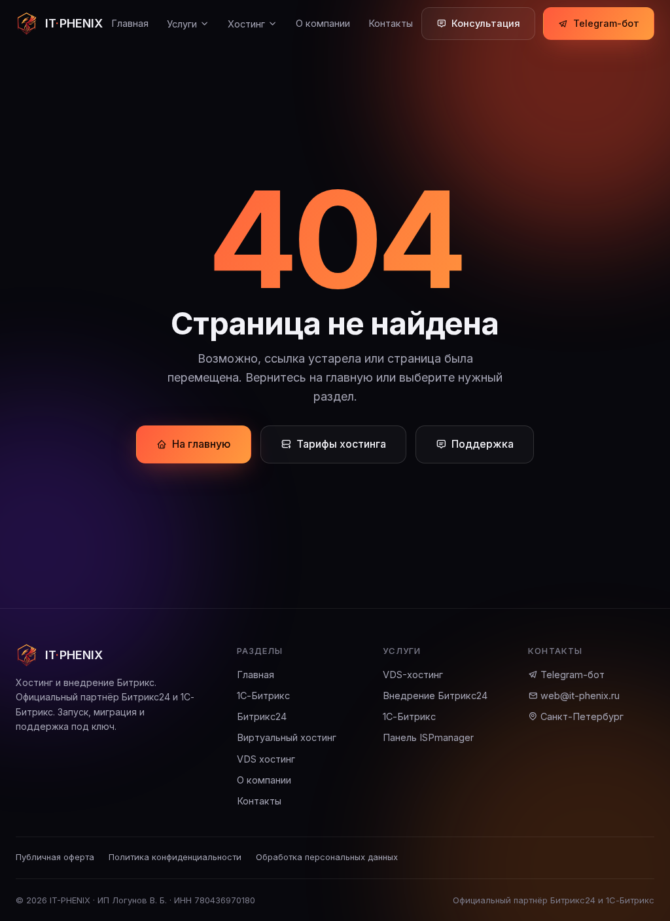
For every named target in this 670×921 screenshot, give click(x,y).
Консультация (485, 23)
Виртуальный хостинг (286, 737)
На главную (201, 443)
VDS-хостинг (413, 674)
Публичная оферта (55, 857)
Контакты (390, 23)
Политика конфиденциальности (175, 857)
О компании (323, 23)
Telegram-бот (606, 23)
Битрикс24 (262, 716)
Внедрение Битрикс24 (435, 695)
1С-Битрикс (263, 695)
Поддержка (482, 443)
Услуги (182, 23)
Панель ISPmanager (428, 737)
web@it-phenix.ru (579, 695)
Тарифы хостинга (341, 443)
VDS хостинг (266, 759)
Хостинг (246, 23)
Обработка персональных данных (327, 857)
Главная (130, 23)
